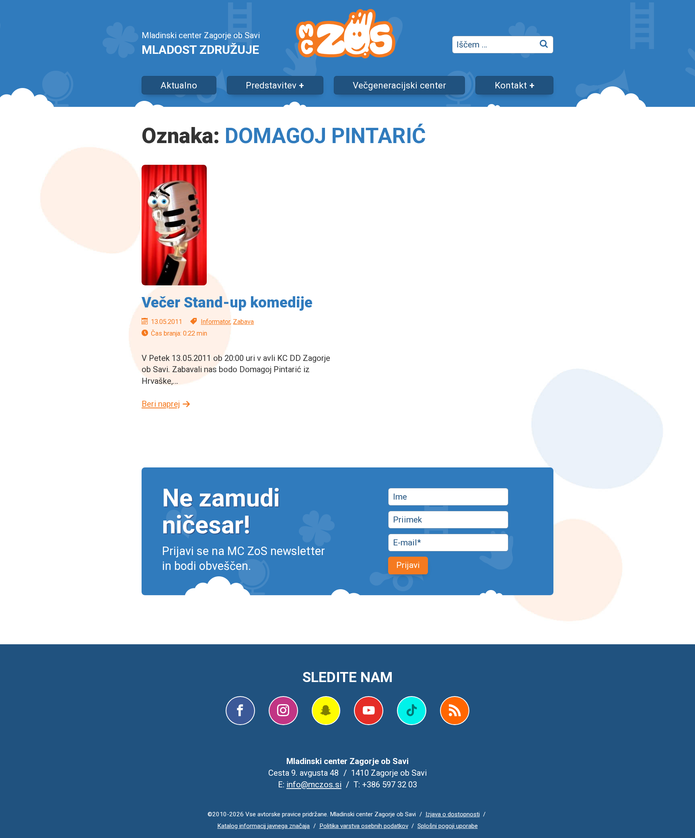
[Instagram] (283, 710)
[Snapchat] (326, 710)
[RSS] (454, 710)
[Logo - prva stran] (345, 35)
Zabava (243, 322)
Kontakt (511, 85)
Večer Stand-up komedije (227, 302)
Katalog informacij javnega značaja (263, 826)
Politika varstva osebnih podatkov (363, 826)
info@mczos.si (313, 784)
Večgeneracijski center (399, 85)
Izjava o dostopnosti (453, 814)
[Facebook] (240, 710)
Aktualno (178, 85)
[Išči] (544, 44)
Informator (215, 322)
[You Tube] (368, 710)
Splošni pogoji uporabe (447, 826)
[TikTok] (411, 710)
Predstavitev (271, 85)
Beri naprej (161, 404)
